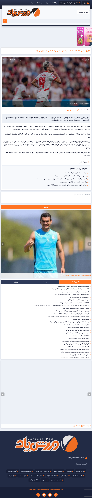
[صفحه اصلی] (23, 12)
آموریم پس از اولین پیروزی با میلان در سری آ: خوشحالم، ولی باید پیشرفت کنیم (68, 316)
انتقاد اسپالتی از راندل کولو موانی (80, 319)
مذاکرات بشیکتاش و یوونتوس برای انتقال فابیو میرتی (75, 352)
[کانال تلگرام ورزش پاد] (49, 494)
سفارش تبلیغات (83, 12)
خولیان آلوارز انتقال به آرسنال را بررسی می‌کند (77, 330)
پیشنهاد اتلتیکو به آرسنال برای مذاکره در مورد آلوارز (76, 308)
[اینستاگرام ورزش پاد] (55, 494)
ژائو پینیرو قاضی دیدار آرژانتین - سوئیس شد (73, 182)
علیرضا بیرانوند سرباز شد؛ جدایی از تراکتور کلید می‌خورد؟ (74, 349)
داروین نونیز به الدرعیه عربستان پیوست (79, 338)
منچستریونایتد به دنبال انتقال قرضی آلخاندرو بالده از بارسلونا (73, 286)
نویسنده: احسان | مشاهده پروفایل (78, 103)
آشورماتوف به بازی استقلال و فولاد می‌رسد (78, 327)
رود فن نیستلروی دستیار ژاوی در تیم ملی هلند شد (75, 341)
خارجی (77, 110)
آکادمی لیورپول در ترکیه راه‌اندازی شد (79, 297)
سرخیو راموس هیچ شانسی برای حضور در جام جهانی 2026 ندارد (67, 185)
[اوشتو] (88, 36)
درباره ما (55, 3)
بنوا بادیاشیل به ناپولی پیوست (81, 335)
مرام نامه (40, 3)
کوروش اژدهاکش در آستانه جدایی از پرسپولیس (76, 344)
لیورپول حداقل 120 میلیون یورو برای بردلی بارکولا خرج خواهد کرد (72, 311)
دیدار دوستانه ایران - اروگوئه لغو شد (75, 173)
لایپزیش (70, 110)
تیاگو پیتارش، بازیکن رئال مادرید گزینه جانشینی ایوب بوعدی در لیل (71, 294)
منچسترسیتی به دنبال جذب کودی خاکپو (78, 300)
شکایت (33, 3)
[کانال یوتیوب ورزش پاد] (38, 494)
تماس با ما (47, 3)
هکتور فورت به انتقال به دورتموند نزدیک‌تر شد (77, 346)
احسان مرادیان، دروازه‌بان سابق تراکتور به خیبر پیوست (75, 357)
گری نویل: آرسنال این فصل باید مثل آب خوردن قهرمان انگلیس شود (71, 314)
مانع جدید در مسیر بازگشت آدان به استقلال (77, 333)
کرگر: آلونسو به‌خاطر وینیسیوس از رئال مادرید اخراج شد (74, 303)
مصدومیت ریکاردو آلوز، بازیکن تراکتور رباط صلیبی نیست (69, 176)
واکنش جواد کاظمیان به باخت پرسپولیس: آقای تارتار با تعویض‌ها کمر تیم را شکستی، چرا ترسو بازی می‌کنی (61, 305)
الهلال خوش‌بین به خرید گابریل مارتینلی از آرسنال (76, 325)
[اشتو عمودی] (80, 36)
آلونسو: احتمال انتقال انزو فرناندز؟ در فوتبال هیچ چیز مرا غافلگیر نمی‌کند (70, 289)
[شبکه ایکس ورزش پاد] (44, 494)
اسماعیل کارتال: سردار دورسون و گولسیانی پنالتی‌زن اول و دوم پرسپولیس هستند (61, 179)
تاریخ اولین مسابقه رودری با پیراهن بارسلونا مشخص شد (74, 292)
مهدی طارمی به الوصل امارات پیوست (79, 355)
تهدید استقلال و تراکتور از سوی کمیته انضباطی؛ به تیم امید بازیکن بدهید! (69, 322)
